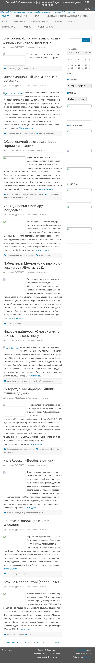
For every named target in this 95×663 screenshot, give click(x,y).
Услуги (37, 16)
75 (29, 642)
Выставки (10, 194)
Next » (57, 642)
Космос (26, 198)
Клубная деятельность (65, 21)
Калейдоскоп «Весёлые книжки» (29, 460)
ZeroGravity (81, 650)
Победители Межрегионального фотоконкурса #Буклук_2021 (32, 265)
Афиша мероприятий (15, 634)
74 (25, 642)
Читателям (18, 21)
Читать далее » (26, 128)
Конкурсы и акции (9, 27)
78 (42, 642)
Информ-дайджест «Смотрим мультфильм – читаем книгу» (32, 333)
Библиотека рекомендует (17, 574)
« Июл (69, 73)
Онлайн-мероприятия (39, 21)
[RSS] (89, 9)
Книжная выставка (15, 198)
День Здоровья (45, 255)
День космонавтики (46, 133)
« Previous (10, 642)
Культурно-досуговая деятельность (21, 69)
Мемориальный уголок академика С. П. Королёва (67, 16)
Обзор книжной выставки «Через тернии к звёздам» (29, 144)
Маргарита (9, 47)
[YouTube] (86, 9)
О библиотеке (21, 16)
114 (51, 642)
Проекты (27, 27)
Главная (5, 16)
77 (38, 642)
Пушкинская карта (45, 27)
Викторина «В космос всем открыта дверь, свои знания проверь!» (31, 40)
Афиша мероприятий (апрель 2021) (32, 582)
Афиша (4, 21)
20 (79, 65)
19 (75, 65)
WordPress (87, 657)
